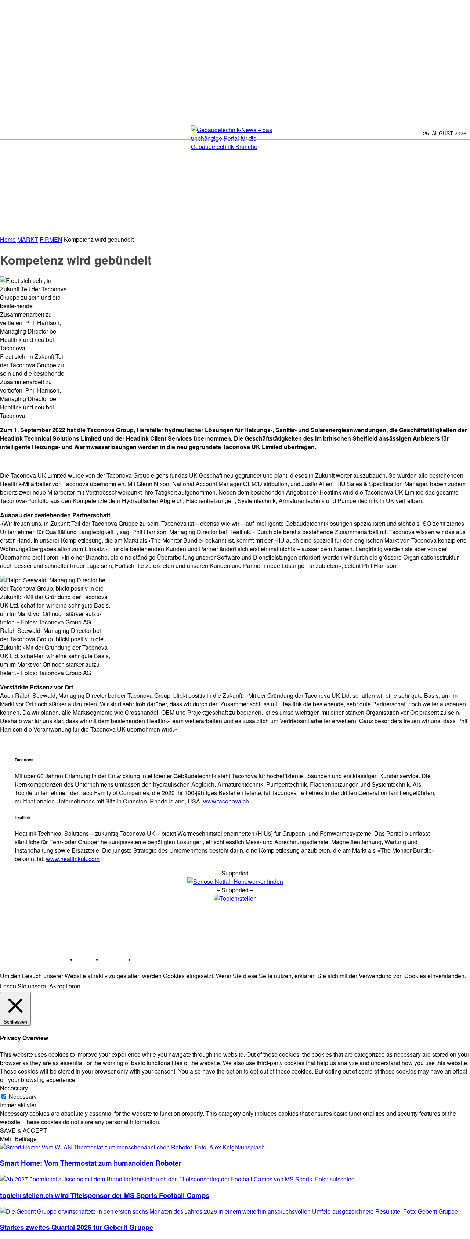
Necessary (23, 1096)
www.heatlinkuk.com (73, 858)
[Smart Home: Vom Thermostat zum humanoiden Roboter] (132, 1147)
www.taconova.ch (226, 801)
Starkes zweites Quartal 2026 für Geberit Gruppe (76, 1227)
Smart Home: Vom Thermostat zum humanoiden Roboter (90, 1163)
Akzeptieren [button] (64, 986)
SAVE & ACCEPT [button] (23, 1130)
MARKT (27, 239)
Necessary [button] (14, 1088)
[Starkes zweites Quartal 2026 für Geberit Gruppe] (229, 1211)
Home (8, 239)
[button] (460, 209)
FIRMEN (51, 239)
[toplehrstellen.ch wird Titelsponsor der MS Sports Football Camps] (177, 1179)
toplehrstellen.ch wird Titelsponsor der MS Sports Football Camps (104, 1195)
